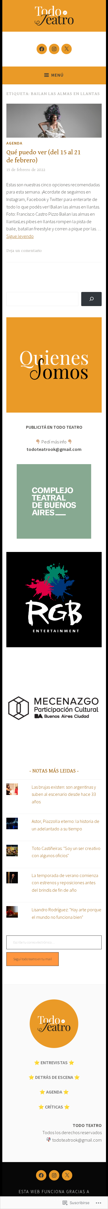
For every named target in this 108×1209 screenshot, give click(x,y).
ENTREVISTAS (54, 1062)
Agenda (14, 143)
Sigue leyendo (20, 236)
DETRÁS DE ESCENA (54, 1077)
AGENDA (54, 1092)
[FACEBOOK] (41, 1175)
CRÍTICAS (54, 1107)
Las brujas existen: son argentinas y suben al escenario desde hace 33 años (64, 794)
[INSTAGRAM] (54, 1175)
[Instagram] (54, 49)
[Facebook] (42, 49)
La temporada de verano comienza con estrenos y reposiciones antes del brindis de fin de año (65, 882)
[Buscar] (91, 299)
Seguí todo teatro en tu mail (32, 959)
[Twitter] (66, 49)
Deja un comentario (24, 250)
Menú (57, 75)
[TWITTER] (67, 1175)
